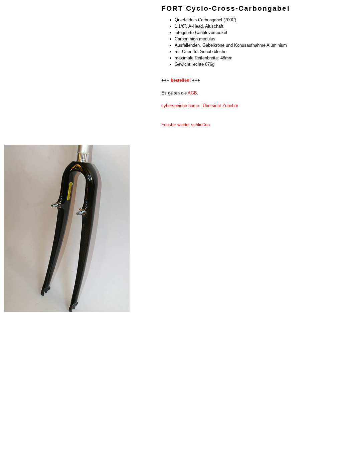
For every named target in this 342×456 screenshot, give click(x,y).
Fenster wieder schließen (185, 124)
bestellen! (181, 80)
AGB (192, 92)
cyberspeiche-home (180, 105)
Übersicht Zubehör (220, 105)
